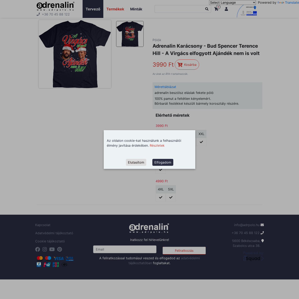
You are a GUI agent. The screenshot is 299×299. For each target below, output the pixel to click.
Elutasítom (136, 162)
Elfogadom (162, 162)
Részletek (157, 145)
